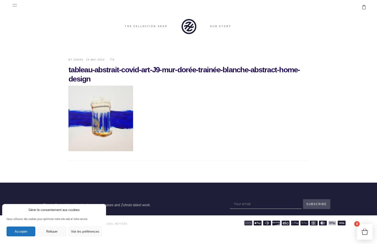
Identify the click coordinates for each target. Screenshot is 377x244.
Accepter (21, 231)
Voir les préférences (85, 231)
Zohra (79, 59)
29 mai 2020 (95, 59)
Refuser (52, 231)
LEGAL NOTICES (116, 223)
